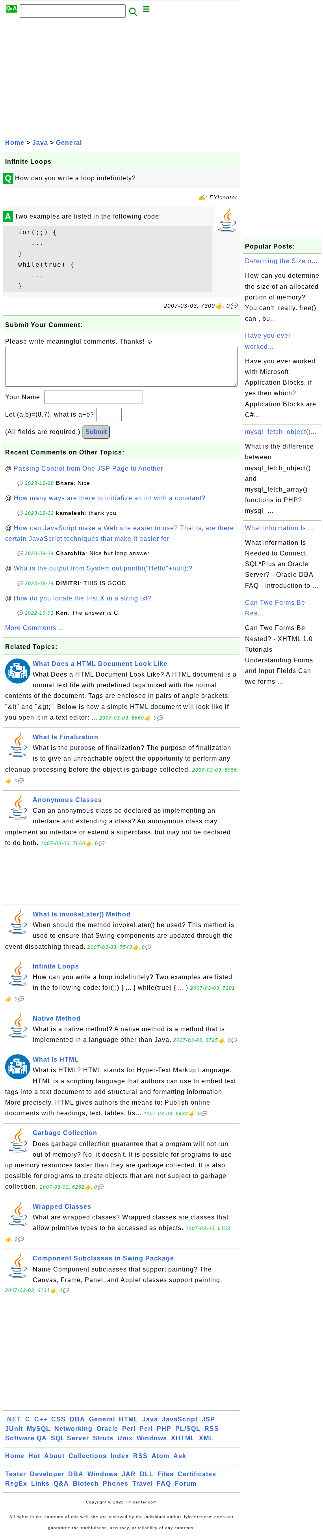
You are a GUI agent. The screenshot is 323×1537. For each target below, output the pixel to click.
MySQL (38, 1428)
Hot (34, 1456)
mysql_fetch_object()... (281, 431)
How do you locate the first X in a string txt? (83, 598)
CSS (58, 1419)
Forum (186, 1483)
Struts (103, 1438)
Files (166, 1474)
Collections (88, 1456)
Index (120, 1456)
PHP (164, 1428)
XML (206, 1438)
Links (40, 1483)
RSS (211, 1428)
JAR (129, 1474)
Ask (179, 1456)
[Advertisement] (121, 77)
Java (40, 142)
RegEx (16, 1483)
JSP (208, 1419)
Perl (129, 1428)
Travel (142, 1483)
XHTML (183, 1438)
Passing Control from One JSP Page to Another (88, 468)
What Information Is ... (279, 528)
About (54, 1456)
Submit (96, 431)
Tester (15, 1474)
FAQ (164, 1483)
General (69, 142)
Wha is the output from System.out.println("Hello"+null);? (103, 568)
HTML (128, 1419)
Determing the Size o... (281, 261)
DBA (77, 1419)
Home (14, 142)
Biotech (86, 1483)
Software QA (26, 1438)
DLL (147, 1474)
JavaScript (180, 1419)
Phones (115, 1483)
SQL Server (70, 1438)
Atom (160, 1456)
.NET (13, 1419)
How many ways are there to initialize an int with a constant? (110, 498)
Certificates (197, 1474)
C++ (40, 1419)
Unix (125, 1438)
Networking (73, 1428)
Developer (47, 1474)
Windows (152, 1438)
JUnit (14, 1428)
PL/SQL (187, 1428)
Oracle (107, 1428)
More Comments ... (34, 628)
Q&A (61, 1483)
